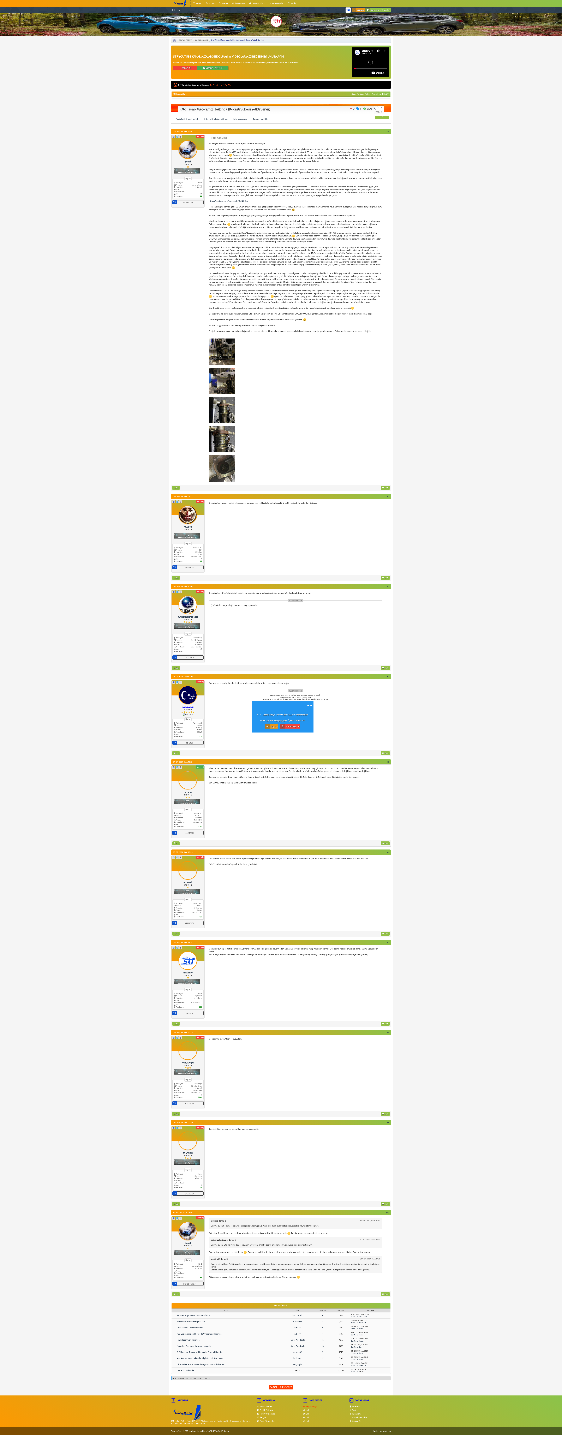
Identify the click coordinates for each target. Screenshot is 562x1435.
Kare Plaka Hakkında (185, 1370)
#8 (388, 1032)
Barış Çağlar (297, 1364)
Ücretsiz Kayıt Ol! (292, 726)
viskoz (361, 1359)
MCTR (185, 1431)
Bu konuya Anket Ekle (260, 119)
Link (307, 1410)
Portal (198, 3)
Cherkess (362, 1365)
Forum (211, 3)
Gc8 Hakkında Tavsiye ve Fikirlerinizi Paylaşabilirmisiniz (200, 1352)
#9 (388, 1122)
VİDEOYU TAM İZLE (214, 68)
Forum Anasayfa (266, 1406)
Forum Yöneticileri (267, 1421)
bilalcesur (297, 1358)
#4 (388, 677)
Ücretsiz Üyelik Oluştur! (380, 10)
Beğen (351, 109)
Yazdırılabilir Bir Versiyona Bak (187, 119)
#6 (388, 852)
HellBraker (297, 1321)
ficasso (361, 1341)
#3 (388, 586)
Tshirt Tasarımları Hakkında (188, 1340)
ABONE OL (186, 68)
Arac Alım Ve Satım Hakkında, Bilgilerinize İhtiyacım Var (200, 1358)
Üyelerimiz (240, 3)
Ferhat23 (362, 1323)
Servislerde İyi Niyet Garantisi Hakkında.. (194, 1315)
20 (323, 1328)
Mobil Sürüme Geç (282, 1387)
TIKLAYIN (385, 94)
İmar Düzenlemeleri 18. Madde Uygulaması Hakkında (199, 1334)
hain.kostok (297, 1315)
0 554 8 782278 (220, 85)
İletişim (262, 1417)
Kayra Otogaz (311, 1406)
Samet (361, 1347)
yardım (294, 3)
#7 (388, 942)
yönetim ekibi (258, 3)
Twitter (355, 1410)
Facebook (356, 1406)
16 (323, 1340)
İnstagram (356, 1414)
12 (323, 1358)
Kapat (309, 705)
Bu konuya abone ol (240, 119)
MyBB (202, 1431)
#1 (388, 131)
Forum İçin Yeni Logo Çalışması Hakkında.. (194, 1346)
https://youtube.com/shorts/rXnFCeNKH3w (228, 201)
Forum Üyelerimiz (267, 1414)
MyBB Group (223, 1431)
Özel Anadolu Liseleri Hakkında (190, 1328)
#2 (388, 496)
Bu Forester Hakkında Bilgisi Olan (191, 1321)
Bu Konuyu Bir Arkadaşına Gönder (216, 119)
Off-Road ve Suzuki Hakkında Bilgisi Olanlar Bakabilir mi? (201, 1364)
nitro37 (297, 1328)
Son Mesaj (355, 1316)
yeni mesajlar (277, 3)
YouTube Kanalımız (360, 1417)
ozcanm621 (297, 1352)
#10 (387, 1213)
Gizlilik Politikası (266, 1410)
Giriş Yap (360, 10)
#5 (388, 762)
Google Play (357, 1421)
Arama (225, 3)
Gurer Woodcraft (298, 1340)
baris (361, 1353)
